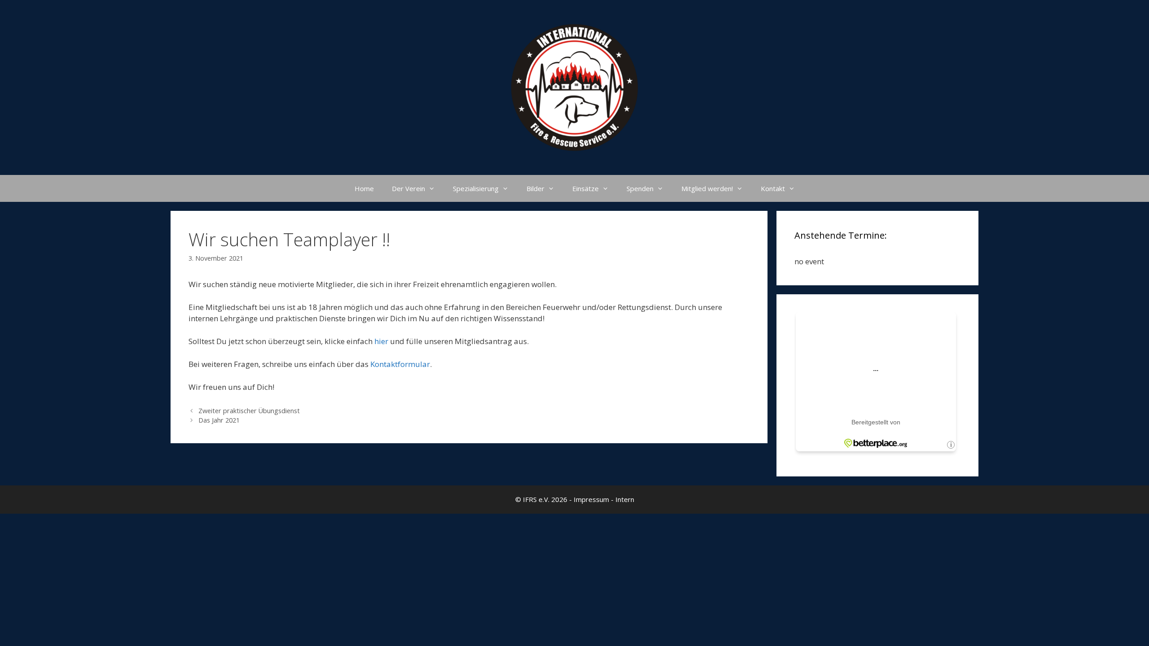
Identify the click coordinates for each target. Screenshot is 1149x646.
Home (364, 188)
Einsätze (585, 188)
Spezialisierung (476, 188)
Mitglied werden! (707, 188)
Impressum (591, 499)
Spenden (640, 188)
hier (382, 341)
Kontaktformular (400, 364)
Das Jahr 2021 (219, 420)
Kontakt (773, 188)
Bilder (535, 188)
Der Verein (408, 188)
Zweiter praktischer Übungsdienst (249, 410)
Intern (624, 499)
